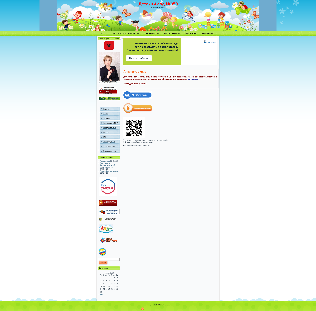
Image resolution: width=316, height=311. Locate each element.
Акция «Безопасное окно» (109, 171)
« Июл (101, 294)
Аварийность (105, 161)
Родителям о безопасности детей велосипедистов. (107, 165)
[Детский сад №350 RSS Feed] (142, 308)
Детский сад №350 (158, 3)
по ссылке (193, 79)
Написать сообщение (139, 58)
